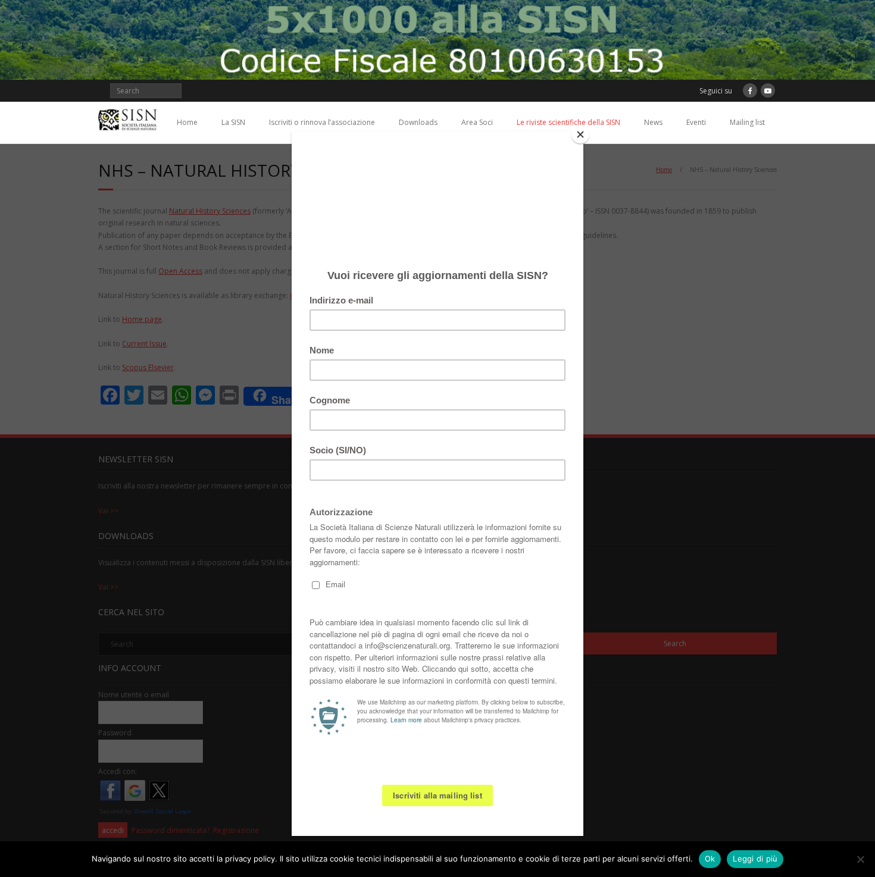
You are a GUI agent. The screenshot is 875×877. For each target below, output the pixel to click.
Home (187, 122)
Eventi (696, 122)
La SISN (233, 122)
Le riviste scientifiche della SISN (568, 122)
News (653, 122)
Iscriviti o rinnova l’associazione (322, 122)
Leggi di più (755, 858)
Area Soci (477, 122)
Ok (710, 858)
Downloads (418, 122)
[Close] (580, 134)
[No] (860, 859)
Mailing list (747, 122)
